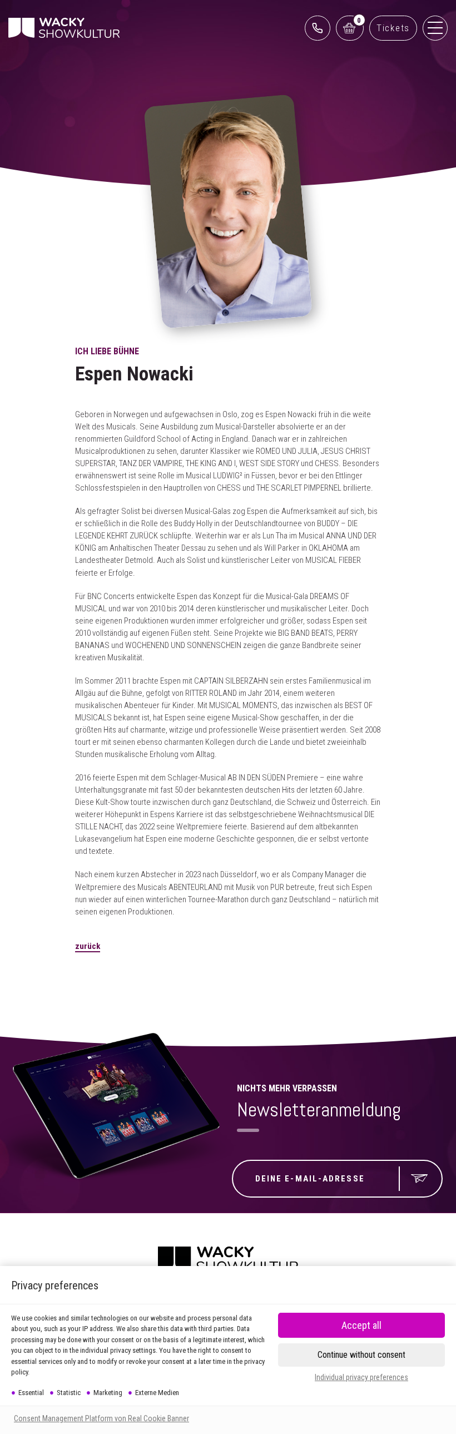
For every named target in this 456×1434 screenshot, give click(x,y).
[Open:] (435, 28)
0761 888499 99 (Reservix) (317, 28)
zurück (87, 946)
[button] (361, 1355)
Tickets (393, 27)
